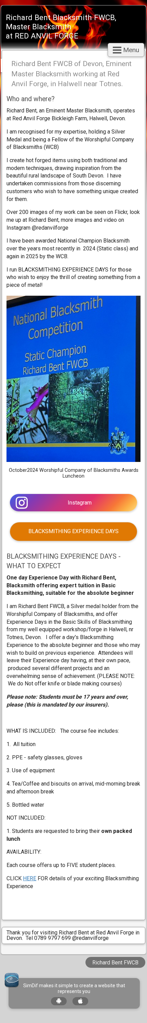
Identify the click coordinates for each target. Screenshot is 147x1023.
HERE (29, 878)
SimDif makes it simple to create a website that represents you (74, 988)
